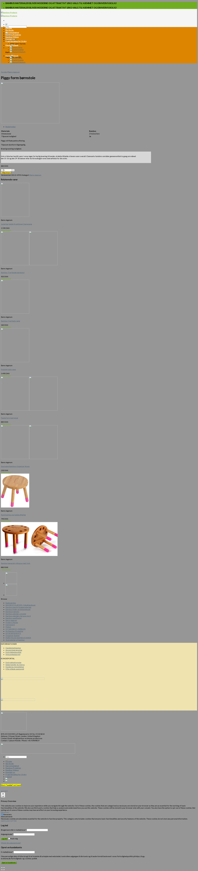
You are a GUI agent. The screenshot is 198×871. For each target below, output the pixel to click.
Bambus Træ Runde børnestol (12, 272)
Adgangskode (7, 834)
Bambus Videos (12, 37)
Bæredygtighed (12, 32)
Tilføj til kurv (6, 173)
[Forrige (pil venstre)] (2, 869)
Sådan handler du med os (15, 665)
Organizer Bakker (13, 635)
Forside (9, 28)
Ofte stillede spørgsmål (15, 669)
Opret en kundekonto (9, 863)
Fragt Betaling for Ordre (16, 41)
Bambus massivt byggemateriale (18, 607)
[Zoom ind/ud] (4, 867)
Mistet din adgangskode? (11, 843)
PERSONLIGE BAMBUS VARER (18, 638)
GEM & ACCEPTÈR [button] (8, 821)
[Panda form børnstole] (11, 583)
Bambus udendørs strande (16, 614)
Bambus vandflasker (14, 618)
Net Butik (10, 30)
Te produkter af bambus (15, 640)
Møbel (8, 627)
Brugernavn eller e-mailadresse (13, 830)
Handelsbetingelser (13, 648)
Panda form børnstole (9, 418)
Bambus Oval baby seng (10, 321)
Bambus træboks (12, 611)
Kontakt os (10, 39)
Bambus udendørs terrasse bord (18, 616)
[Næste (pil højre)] (4, 869)
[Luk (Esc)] (2, 867)
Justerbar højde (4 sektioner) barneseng (16, 224)
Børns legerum (14, 72)
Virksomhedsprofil (13, 654)
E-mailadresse (7, 852)
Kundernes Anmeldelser (15, 667)
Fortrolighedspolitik (13, 652)
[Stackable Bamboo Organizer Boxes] (11, 595)
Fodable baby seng (8, 369)
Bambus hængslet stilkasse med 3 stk (15, 563)
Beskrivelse (10, 127)
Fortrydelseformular (13, 662)
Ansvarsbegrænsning (14, 650)
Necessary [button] (5, 812)
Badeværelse (11, 603)
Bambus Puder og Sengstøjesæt (18, 609)
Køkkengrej (10, 625)
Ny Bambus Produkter (14, 631)
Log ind (4, 839)
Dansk (8, 45)
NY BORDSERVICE (13, 633)
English (21, 49)
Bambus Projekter (13, 35)
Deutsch (22, 52)
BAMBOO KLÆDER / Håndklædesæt (21, 605)
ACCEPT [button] (4, 791)
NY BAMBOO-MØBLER (15, 629)
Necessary (7, 814)
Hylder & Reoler (12, 622)
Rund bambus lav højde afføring (13, 515)
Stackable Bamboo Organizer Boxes (15, 466)
